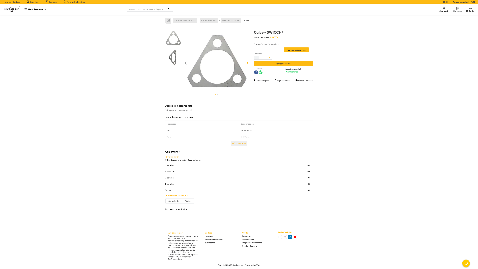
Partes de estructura (231, 20)
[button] (239, 195)
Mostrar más (239, 143)
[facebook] (256, 72)
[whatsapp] (261, 72)
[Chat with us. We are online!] (466, 263)
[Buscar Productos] (169, 9)
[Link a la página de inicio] (168, 21)
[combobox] (175, 9)
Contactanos (292, 71)
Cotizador (457, 11)
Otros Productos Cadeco (185, 20)
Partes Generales (209, 20)
